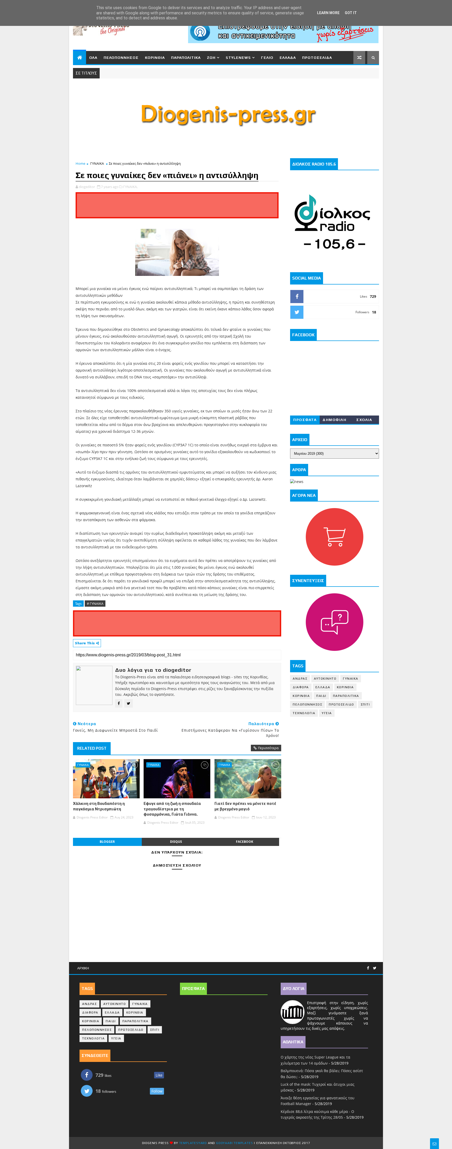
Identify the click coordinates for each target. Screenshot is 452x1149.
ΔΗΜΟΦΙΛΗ (334, 420)
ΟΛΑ (93, 57)
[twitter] (375, 968)
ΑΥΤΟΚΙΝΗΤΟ (325, 678)
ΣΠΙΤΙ (365, 704)
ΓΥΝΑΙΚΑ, (130, 186)
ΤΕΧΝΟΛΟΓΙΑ (304, 713)
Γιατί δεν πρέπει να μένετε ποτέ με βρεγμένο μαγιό (245, 806)
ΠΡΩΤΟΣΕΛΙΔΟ (341, 704)
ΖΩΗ (211, 57)
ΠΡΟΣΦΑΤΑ (305, 420)
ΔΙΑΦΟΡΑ (301, 687)
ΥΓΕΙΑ (327, 713)
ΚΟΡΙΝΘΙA (301, 696)
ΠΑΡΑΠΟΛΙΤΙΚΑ (186, 57)
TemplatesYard (193, 1143)
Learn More (328, 13)
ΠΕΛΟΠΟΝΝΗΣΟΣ (121, 57)
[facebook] (368, 968)
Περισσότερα (268, 748)
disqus (176, 841)
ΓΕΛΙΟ (267, 57)
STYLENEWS (238, 57)
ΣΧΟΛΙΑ (364, 420)
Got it (351, 13)
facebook (244, 841)
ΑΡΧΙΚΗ (83, 968)
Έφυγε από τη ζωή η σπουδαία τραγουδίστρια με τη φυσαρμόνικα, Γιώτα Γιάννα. (172, 808)
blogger (107, 841)
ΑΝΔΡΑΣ (300, 678)
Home (80, 163)
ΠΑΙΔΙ (321, 696)
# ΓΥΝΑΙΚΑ (95, 603)
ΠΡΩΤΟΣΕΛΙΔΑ (317, 57)
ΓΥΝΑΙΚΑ (97, 163)
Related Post (91, 748)
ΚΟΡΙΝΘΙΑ (155, 57)
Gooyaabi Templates (234, 1143)
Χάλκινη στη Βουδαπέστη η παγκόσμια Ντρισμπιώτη (99, 806)
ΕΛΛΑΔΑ (288, 57)
